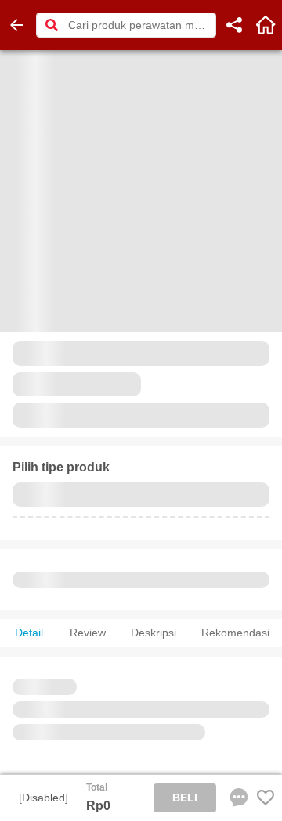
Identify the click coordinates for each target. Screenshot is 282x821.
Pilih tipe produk (61, 467)
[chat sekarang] (235, 797)
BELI (184, 797)
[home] (265, 25)
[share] (234, 25)
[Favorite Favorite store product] (265, 797)
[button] (51, 25)
